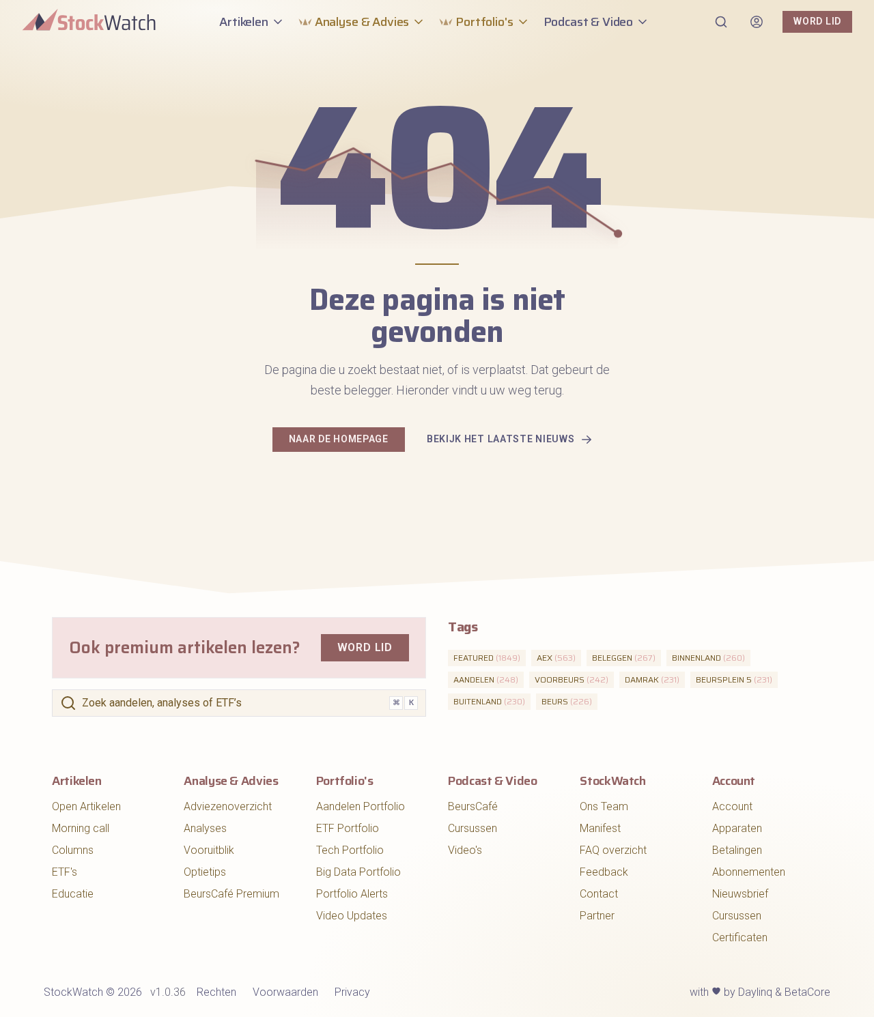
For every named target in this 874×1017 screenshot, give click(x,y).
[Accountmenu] (756, 22)
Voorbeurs (571, 679)
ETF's (64, 871)
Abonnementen (748, 871)
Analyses (205, 828)
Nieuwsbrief (740, 893)
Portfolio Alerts (352, 893)
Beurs (566, 701)
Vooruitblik (209, 850)
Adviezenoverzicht (228, 806)
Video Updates (351, 915)
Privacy (352, 992)
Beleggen (624, 657)
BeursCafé (473, 806)
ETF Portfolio (347, 828)
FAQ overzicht (613, 850)
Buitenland (489, 701)
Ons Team (604, 806)
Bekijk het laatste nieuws (501, 438)
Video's (465, 850)
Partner (597, 915)
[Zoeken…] (721, 22)
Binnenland (708, 657)
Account (732, 806)
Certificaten (739, 937)
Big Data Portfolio (358, 871)
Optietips (205, 871)
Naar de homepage (339, 438)
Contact (599, 893)
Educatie (73, 893)
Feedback (604, 871)
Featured (486, 657)
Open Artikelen (86, 806)
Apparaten (737, 828)
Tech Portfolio (350, 850)
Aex (556, 657)
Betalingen (737, 850)
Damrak (652, 679)
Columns (73, 850)
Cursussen (472, 828)
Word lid (817, 21)
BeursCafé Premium (231, 893)
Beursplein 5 (734, 679)
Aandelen (485, 679)
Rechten (216, 992)
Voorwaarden (285, 992)
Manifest (600, 828)
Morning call (80, 828)
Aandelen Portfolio (360, 806)
